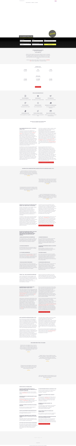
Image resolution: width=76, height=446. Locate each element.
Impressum (39, 437)
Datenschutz (35, 437)
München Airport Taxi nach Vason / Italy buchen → (46, 225)
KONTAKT (36, 2)
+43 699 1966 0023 (46, 217)
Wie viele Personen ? (24, 43)
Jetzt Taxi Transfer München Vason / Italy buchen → (46, 162)
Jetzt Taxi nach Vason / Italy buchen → (44, 423)
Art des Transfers (22, 39)
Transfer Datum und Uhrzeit (35, 43)
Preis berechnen (50, 44)
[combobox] (50, 41)
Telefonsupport (49, 139)
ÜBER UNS (32, 2)
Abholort (33, 39)
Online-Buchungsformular (52, 141)
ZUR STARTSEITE (28, 2)
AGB (41, 437)
